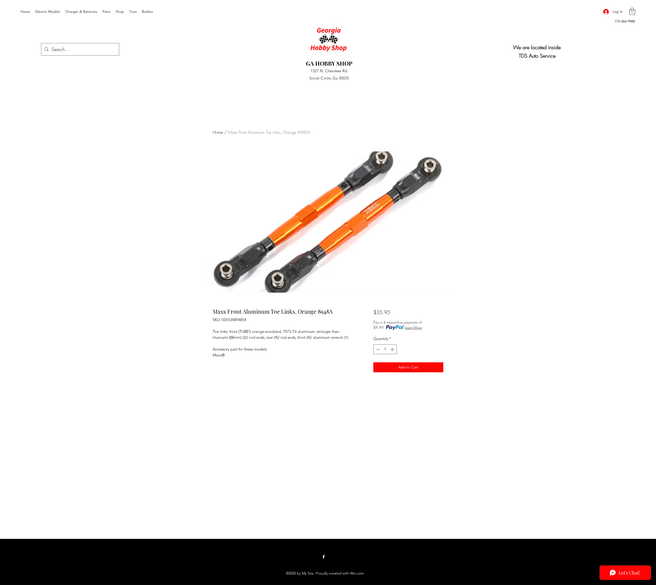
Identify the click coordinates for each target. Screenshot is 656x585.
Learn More (413, 327)
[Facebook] (323, 556)
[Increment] (392, 349)
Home (218, 132)
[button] (632, 11)
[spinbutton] (385, 349)
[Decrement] (377, 349)
